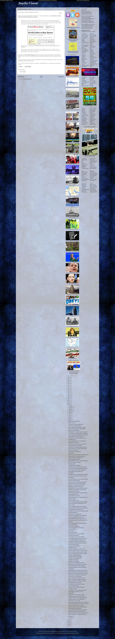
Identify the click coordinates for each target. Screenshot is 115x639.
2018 (69, 389)
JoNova (91, 163)
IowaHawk (83, 116)
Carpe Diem (92, 79)
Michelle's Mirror (84, 119)
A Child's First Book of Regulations (87, 28)
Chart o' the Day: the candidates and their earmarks (77, 552)
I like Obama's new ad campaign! (74, 465)
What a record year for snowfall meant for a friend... (77, 482)
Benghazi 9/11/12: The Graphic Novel (87, 21)
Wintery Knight (92, 180)
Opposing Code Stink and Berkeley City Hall (76, 485)
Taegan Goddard (92, 110)
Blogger (75, 631)
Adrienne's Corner (85, 171)
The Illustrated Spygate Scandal (86, 12)
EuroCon (83, 47)
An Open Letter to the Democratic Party (75, 457)
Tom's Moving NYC (93, 189)
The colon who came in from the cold (75, 576)
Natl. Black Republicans (93, 173)
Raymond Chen (84, 185)
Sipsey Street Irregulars (93, 174)
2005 (69, 622)
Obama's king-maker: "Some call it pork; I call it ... (77, 577)
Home (41, 76)
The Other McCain (93, 62)
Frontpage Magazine (85, 50)
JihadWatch (92, 116)
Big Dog (83, 175)
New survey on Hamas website (74, 480)
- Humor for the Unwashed (88, 31)
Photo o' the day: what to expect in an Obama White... (78, 492)
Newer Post (21, 76)
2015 (69, 394)
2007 (69, 619)
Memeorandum (92, 120)
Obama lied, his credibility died (74, 421)
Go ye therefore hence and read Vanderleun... (76, 533)
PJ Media (83, 60)
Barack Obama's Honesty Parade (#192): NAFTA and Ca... (78, 602)
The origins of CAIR (71, 463)
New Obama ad (71, 477)
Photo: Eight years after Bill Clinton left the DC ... (77, 596)
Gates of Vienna (92, 40)
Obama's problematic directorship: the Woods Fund (77, 609)
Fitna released (71, 453)
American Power (84, 173)
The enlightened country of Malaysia (75, 608)
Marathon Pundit (92, 171)
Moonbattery (92, 50)
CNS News (83, 41)
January (70, 617)
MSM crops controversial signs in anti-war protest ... (77, 489)
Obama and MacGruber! (72, 524)
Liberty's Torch (92, 47)
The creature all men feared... (73, 442)
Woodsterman (84, 124)
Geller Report (84, 52)
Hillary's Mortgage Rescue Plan (74, 459)
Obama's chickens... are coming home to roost (76, 456)
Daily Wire (91, 37)
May (69, 416)
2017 (69, 391)
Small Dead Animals (93, 175)
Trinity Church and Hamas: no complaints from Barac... (78, 497)
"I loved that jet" (71, 568)
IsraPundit (83, 163)
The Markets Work (93, 61)
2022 (69, 383)
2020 (69, 386)
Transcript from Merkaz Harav (73, 535)
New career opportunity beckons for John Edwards (77, 515)
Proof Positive (84, 120)
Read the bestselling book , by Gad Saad (73, 52)
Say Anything (92, 56)
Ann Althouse (92, 33)
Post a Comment (23, 71)
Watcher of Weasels (93, 179)
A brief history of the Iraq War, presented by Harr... (77, 541)
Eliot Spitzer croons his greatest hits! (74, 558)
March (70, 419)
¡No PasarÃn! (84, 174)
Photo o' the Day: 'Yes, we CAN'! (74, 600)
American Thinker (84, 37)
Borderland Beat (84, 159)
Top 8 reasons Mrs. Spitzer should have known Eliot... (78, 553)
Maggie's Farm (84, 180)
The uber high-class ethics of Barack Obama (76, 536)
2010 (69, 401)
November (71, 407)
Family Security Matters (85, 179)
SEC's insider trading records (30, 54)
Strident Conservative (93, 57)
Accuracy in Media (93, 109)
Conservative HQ (92, 36)
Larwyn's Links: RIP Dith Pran (73, 430)
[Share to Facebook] (29, 66)
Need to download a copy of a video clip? (75, 436)
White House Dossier (85, 85)
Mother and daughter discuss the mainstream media (77, 570)
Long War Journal (84, 164)
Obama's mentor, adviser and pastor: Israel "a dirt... (77, 518)
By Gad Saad (73, 28)
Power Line (83, 61)
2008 (69, 404)
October (70, 409)
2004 (69, 624)
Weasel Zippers (84, 66)
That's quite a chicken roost (73, 450)
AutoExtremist (84, 184)
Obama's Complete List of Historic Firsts (88, 24)
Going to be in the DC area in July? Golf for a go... (77, 611)
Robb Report (84, 190)
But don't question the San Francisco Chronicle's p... (77, 523)
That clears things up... (72, 529)
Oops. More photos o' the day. (73, 491)
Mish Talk (91, 84)
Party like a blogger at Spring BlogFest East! (76, 527)
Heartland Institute (93, 162)
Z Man (91, 66)
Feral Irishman (84, 114)
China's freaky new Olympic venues (74, 425)
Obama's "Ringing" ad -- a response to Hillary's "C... (77, 614)
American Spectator (85, 36)
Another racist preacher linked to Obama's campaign (77, 501)
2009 (69, 403)
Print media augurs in (72, 439)
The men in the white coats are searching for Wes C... (78, 606)
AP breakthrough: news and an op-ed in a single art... (78, 431)
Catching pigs (70, 593)
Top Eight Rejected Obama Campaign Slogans (76, 483)
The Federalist (84, 62)
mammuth (67, 631)
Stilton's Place (84, 121)
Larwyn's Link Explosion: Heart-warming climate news (78, 479)
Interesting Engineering (85, 189)
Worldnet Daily (92, 65)
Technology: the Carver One (73, 559)
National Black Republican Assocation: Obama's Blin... (78, 468)
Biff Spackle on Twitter (93, 185)
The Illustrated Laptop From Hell (6, 0)
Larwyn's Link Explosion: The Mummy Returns (76, 565)
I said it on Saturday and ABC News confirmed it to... (77, 506)
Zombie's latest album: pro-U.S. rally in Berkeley (77, 428)
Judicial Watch (84, 80)
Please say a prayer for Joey (73, 500)
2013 (69, 397)
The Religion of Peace (85, 168)
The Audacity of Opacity (72, 532)
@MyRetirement (92, 188)
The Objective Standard (93, 60)
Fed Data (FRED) (93, 83)
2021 (69, 385)
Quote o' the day (71, 530)
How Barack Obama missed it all (74, 495)
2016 (69, 392)
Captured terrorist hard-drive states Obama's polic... (77, 567)
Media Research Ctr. (93, 119)
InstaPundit (83, 56)
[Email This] (25, 66)
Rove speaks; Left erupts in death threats (75, 424)
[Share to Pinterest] (30, 66)
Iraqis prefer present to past (73, 494)
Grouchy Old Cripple (85, 115)
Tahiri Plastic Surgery (93, 190)
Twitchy (83, 84)
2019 (69, 388)
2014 (69, 395)
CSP (82, 162)
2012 (69, 398)
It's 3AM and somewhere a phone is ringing (76, 594)
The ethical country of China (73, 585)
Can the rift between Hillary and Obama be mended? (77, 571)
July (69, 413)
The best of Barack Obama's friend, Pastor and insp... (77, 538)
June (70, 415)
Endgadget (83, 188)
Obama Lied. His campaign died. (74, 526)
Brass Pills (83, 78)
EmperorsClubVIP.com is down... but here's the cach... (78, 550)
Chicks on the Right (93, 35)
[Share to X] (27, 66)
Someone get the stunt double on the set (75, 591)
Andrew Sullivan (92, 111)
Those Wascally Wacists (72, 512)
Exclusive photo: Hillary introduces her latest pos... (77, 574)
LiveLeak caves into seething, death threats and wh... (78, 447)
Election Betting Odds (85, 45)
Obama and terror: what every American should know (78, 488)
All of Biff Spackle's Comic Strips (73, 370)
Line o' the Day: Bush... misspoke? (74, 462)
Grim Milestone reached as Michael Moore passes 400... (78, 474)
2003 (69, 625)
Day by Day (84, 111)
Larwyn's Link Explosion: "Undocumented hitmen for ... (78, 520)
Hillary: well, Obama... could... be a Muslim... (76, 605)
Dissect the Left (84, 178)
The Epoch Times (84, 46)
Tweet (60, 13)
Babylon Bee (84, 109)
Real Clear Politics (93, 124)
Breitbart (83, 40)
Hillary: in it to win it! (72, 422)
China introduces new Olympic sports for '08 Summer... (78, 433)
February (70, 616)
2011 (69, 400)
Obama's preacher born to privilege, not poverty (77, 427)
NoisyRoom (92, 51)
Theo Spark (92, 178)
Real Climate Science (93, 167)
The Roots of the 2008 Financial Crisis (87, 22)
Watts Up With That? (93, 168)
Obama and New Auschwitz (85, 17)
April (69, 418)
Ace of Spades (84, 33)
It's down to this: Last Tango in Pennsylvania (76, 562)
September (71, 410)
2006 (69, 621)
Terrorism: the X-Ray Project (73, 544)
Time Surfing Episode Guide (85, 11)
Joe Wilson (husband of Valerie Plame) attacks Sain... (78, 597)
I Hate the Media (92, 115)
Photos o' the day (71, 504)
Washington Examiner (85, 65)
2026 (69, 377)
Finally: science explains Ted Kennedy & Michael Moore (78, 454)
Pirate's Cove (92, 52)
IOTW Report (92, 42)
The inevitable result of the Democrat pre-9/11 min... (77, 590)
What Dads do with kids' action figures (75, 556)
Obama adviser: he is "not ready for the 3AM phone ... (78, 564)
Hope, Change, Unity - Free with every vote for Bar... (77, 448)
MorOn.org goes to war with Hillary (74, 451)
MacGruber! (70, 521)
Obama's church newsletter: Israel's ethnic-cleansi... (77, 466)
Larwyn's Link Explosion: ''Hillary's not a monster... (77, 579)
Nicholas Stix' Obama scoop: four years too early (77, 503)
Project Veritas (84, 83)
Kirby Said (91, 45)
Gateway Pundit (84, 51)
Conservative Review (85, 42)
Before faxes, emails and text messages (75, 486)
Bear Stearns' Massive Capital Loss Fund (75, 509)
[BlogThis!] (26, 66)
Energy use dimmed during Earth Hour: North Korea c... (78, 434)
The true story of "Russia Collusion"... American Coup (73, 40)
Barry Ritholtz (92, 78)
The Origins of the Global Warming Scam (88, 18)
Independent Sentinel (93, 41)
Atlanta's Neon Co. (93, 184)
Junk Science (92, 164)
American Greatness (85, 35)
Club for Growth (92, 80)
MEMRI (91, 121)
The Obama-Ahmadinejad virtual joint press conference (78, 603)
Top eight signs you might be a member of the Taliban (78, 460)
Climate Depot (92, 159)
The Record (84, 167)
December (71, 406)
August (70, 412)
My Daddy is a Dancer (72, 547)
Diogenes (83, 110)
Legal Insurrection (93, 46)
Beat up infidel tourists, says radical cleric (75, 471)
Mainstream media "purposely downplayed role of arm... (78, 573)
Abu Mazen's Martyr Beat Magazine (74, 555)
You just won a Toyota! (72, 588)
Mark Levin (83, 57)
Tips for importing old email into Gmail (75, 445)
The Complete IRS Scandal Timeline (87, 25)
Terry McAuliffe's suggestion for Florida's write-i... (77, 539)
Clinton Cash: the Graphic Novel (83, 0)
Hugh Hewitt (84, 55)
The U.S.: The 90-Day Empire (86, 19)
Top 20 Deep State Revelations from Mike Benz (47, 0)
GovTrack (83, 79)
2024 (69, 380)
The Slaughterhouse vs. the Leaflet (74, 582)
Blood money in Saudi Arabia (73, 561)
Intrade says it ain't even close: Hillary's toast (76, 599)
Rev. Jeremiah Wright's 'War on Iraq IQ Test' (76, 517)
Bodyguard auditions (72, 498)
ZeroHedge (91, 85)
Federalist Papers (93, 114)
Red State (91, 55)
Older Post (60, 76)
